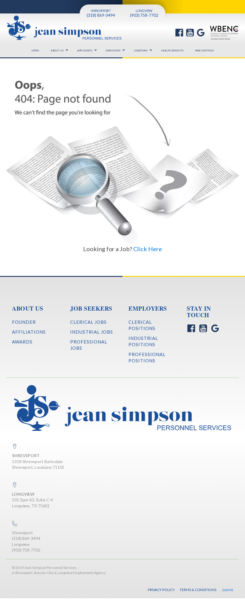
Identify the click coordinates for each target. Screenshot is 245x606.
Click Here (147, 248)
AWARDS (22, 341)
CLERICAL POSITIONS (141, 325)
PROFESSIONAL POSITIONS (147, 357)
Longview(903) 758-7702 (26, 547)
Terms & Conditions (198, 589)
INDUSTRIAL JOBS (91, 332)
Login (227, 590)
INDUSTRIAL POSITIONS (143, 341)
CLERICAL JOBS (88, 322)
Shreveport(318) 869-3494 (26, 535)
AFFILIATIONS (29, 332)
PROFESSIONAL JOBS (88, 345)
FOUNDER (24, 322)
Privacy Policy (161, 589)
